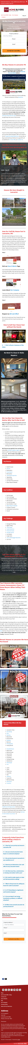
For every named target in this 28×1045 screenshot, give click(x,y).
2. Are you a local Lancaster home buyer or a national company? (13, 853)
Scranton (9, 783)
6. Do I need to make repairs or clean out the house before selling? (13, 878)
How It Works (12, 266)
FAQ (2, 1000)
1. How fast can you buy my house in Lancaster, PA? (13, 846)
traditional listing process (8, 807)
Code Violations (10, 529)
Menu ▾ (24, 15)
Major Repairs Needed (12, 506)
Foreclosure (9, 472)
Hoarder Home (10, 532)
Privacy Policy (4, 1004)
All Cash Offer (14, 314)
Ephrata (9, 735)
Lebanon (9, 776)
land (1, 631)
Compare (3, 17)
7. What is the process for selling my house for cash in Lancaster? (13, 884)
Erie (7, 764)
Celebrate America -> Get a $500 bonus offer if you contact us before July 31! (13, 2)
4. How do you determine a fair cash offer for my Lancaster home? (13, 865)
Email (14, 44)
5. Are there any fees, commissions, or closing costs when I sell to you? (13, 872)
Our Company (15, 15)
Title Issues (9, 527)
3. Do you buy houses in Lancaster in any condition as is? (13, 859)
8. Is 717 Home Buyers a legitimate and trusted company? (13, 891)
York (8, 733)
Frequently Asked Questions (12, 136)
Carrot (19, 1039)
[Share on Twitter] (6, 979)
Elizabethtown (10, 749)
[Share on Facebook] (3, 979)
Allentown (9, 781)
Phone (14, 39)
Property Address (14, 33)
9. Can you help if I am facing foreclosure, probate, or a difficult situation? (12, 898)
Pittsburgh (9, 762)
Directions (3, 1021)
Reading (9, 740)
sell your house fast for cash (9, 115)
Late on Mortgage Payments (14, 537)
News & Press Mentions (6, 1006)
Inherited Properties (12, 475)
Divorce (8, 468)
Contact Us (20, 139)
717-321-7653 (12, 139)
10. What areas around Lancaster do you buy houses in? (13, 905)
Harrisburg (9, 732)
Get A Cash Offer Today (6, 15)
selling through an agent (13, 450)
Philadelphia (10, 744)
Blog (2, 993)
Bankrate (20, 97)
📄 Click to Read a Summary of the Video (13, 346)
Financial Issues (10, 531)
